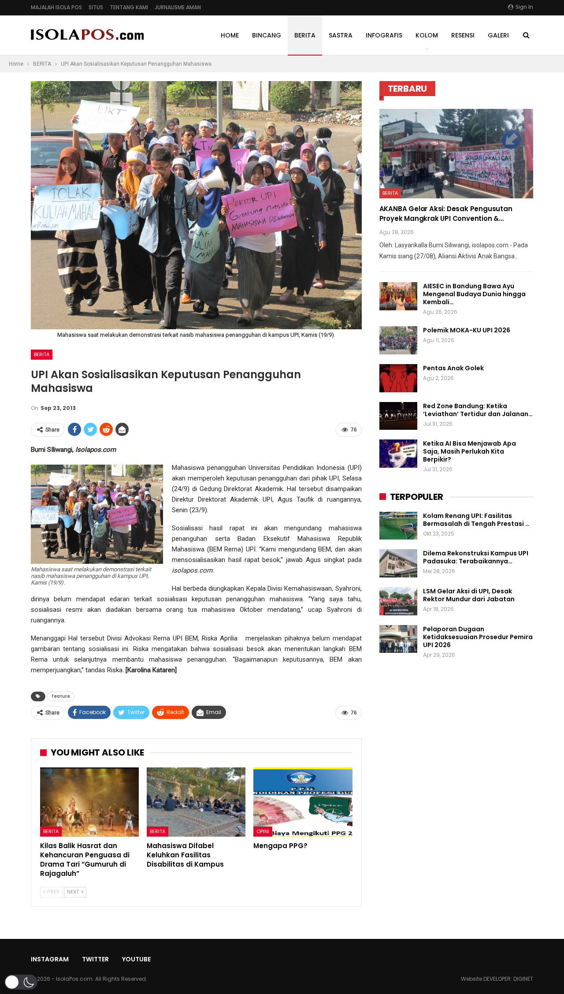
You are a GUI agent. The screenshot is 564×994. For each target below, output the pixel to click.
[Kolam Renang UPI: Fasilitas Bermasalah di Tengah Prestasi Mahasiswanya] (398, 526)
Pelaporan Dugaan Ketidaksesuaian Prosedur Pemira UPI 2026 (478, 637)
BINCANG (266, 35)
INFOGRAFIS (384, 35)
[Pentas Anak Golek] (398, 378)
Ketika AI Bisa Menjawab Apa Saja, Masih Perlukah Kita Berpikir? (469, 451)
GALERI (498, 35)
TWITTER (95, 959)
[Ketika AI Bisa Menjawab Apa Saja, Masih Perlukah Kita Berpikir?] (398, 453)
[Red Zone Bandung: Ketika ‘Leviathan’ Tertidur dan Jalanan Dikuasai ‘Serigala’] (398, 416)
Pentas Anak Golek (453, 368)
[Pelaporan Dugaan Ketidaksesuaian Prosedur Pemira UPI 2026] (398, 639)
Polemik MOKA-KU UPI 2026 (466, 330)
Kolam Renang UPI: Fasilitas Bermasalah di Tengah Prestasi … (476, 519)
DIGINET (523, 979)
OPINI (262, 831)
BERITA (304, 35)
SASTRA (340, 35)
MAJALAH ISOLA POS (56, 7)
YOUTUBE (136, 959)
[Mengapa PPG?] (302, 802)
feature (61, 696)
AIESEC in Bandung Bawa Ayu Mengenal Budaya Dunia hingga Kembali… (474, 294)
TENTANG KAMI (129, 7)
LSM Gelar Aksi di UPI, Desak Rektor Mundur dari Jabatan (469, 595)
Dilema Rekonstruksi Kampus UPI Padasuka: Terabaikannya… (475, 557)
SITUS (96, 7)
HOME (230, 35)
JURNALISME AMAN (178, 7)
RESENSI (463, 35)
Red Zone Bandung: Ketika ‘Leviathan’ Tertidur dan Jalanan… (478, 410)
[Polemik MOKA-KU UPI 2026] (398, 340)
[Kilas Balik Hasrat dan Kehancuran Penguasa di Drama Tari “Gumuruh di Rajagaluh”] (89, 802)
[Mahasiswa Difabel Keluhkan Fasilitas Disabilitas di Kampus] (196, 802)
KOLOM (427, 35)
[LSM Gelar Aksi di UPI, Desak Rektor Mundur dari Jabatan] (398, 601)
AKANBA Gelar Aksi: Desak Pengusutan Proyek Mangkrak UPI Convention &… (445, 213)
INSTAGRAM (50, 959)
